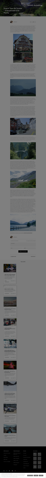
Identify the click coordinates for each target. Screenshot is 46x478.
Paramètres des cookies (30, 475)
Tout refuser (36, 475)
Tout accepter (41, 475)
